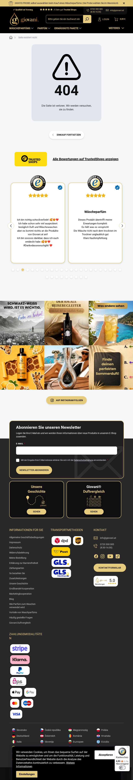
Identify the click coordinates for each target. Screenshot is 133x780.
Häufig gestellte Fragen (21, 617)
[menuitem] (21, 28)
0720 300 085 (107, 546)
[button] (13, 269)
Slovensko (22, 730)
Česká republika (53, 730)
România (77, 736)
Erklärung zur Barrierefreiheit (23, 563)
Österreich (50, 736)
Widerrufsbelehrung (19, 552)
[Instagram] (102, 555)
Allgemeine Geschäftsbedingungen (26, 537)
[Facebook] (96, 555)
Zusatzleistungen (18, 578)
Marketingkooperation (20, 593)
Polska (104, 730)
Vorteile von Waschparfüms (23, 612)
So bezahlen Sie (17, 573)
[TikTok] (117, 555)
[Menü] (128, 748)
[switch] (122, 768)
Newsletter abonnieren (34, 470)
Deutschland (23, 736)
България (78, 741)
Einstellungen (27, 774)
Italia (19, 741)
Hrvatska (105, 736)
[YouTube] (110, 555)
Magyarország (80, 730)
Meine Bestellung (17, 558)
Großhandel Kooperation (21, 588)
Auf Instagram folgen (69, 400)
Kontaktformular (110, 567)
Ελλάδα (105, 741)
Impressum (15, 542)
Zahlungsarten (16, 568)
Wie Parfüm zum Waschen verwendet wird (22, 606)
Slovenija (49, 741)
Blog (11, 599)
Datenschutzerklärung (83, 460)
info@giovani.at (108, 538)
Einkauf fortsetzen (69, 134)
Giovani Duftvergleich (20, 622)
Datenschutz (15, 547)
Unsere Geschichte (18, 583)
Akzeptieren (106, 754)
